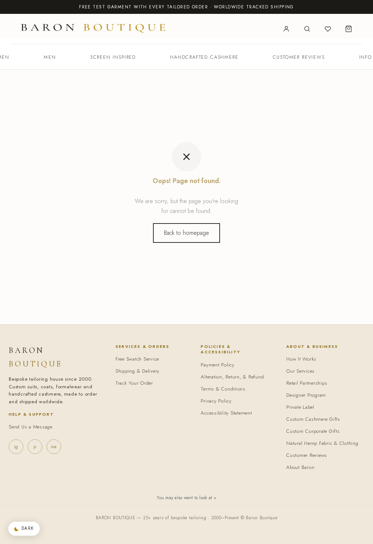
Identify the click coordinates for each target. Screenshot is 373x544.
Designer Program (306, 395)
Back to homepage (186, 233)
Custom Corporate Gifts (313, 431)
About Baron (300, 467)
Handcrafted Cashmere (204, 57)
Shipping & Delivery (137, 371)
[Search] (307, 29)
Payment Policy (218, 364)
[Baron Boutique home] (93, 27)
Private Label (300, 407)
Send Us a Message (30, 426)
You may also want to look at (186, 497)
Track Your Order (134, 383)
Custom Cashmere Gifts (313, 419)
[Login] (286, 29)
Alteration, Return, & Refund (232, 376)
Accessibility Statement (226, 412)
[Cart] (348, 29)
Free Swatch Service (137, 358)
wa (53, 446)
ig (16, 446)
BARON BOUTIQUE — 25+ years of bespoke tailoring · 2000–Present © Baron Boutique (187, 517)
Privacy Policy (216, 400)
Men (50, 57)
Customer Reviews (299, 57)
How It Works (301, 358)
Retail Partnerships (306, 383)
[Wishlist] (328, 29)
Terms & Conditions (223, 388)
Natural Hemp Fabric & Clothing (322, 443)
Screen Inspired (113, 57)
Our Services (300, 371)
